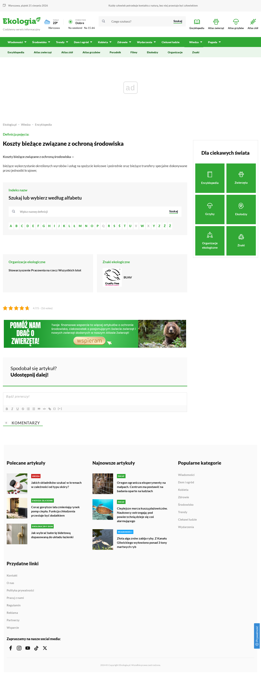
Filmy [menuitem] (133, 52)
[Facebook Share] (154, 371)
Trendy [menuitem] (60, 42)
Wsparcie (13, 627)
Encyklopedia (43, 124)
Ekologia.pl (10, 124)
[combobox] (92, 211)
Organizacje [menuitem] (175, 52)
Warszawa (54, 27)
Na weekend (75, 27)
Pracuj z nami (15, 597)
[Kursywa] (12, 409)
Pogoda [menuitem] (212, 42)
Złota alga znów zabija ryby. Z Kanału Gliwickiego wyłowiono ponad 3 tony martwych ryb (142, 542)
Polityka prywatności (20, 590)
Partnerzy (13, 620)
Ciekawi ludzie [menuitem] (171, 42)
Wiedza (26, 124)
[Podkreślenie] (17, 409)
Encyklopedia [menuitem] (16, 52)
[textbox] (35, 211)
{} (54, 408)
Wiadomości (186, 474)
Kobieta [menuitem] (103, 42)
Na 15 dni (89, 27)
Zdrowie (183, 497)
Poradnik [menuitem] (115, 52)
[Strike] (23, 409)
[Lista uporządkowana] (28, 409)
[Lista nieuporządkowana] (33, 409)
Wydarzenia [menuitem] (144, 42)
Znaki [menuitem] (195, 52)
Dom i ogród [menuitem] (81, 42)
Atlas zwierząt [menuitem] (43, 52)
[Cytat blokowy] (39, 409)
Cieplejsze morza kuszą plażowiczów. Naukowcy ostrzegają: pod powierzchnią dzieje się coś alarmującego (142, 514)
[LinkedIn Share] (175, 371)
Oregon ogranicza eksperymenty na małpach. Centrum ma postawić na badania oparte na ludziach (141, 487)
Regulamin (14, 605)
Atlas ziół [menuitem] (67, 52)
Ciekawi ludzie (187, 519)
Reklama (12, 612)
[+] (60, 408)
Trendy (182, 512)
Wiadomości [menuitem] (15, 42)
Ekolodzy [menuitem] (152, 52)
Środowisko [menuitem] (39, 42)
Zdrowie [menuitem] (122, 42)
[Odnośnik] (49, 409)
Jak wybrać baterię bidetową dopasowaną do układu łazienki (52, 535)
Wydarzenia (186, 527)
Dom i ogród (186, 482)
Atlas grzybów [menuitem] (91, 52)
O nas (10, 583)
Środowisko (186, 504)
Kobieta (183, 489)
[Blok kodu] (44, 409)
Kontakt (12, 575)
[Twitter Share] (164, 371)
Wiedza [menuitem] (194, 42)
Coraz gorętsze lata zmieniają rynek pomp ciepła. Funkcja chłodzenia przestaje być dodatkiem (55, 511)
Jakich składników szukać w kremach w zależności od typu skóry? (56, 485)
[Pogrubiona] (7, 409)
